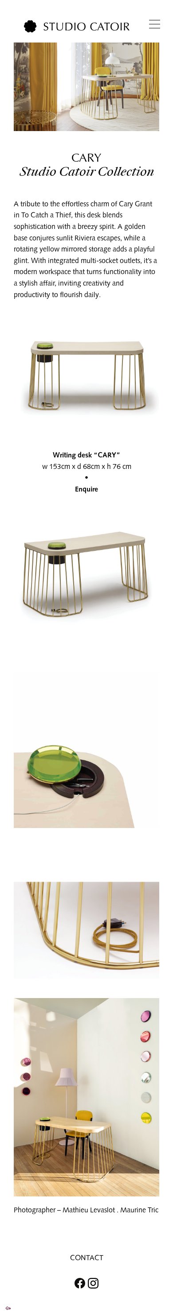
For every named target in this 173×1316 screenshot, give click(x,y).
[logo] (77, 26)
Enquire (86, 489)
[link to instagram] (97, 1283)
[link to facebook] (75, 1283)
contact (86, 1258)
